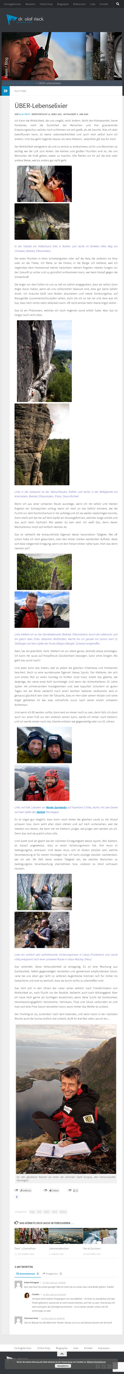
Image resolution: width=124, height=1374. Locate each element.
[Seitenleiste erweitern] (6, 91)
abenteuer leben (13, 83)
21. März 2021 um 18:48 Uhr (53, 1318)
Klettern (30, 83)
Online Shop (46, 4)
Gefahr (46, 1212)
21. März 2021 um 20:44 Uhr (54, 1294)
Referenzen (79, 4)
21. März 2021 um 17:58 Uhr (54, 1282)
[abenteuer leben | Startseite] (25, 20)
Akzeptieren (62, 1365)
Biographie (63, 4)
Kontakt (104, 4)
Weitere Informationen (96, 1362)
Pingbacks (53, 1273)
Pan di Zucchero (92, 1248)
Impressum (104, 1348)
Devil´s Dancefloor (25, 1248)
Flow (39, 1212)
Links (92, 4)
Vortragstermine (12, 4)
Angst (32, 1212)
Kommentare (29, 1273)
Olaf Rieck (24, 114)
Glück (54, 1212)
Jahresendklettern (59, 1248)
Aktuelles (30, 4)
